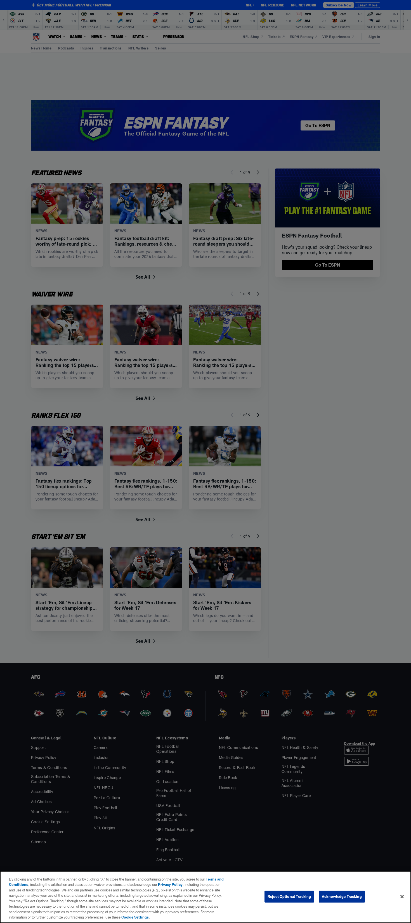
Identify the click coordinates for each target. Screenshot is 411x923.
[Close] (402, 896)
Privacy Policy (170, 884)
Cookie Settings (135, 917)
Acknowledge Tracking (342, 896)
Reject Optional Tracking (289, 896)
